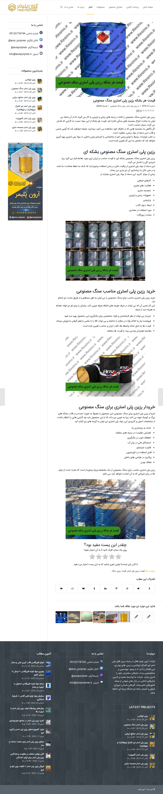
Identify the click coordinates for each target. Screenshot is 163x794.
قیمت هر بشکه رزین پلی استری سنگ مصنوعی (124, 100)
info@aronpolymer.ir (20, 54)
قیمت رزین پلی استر (136, 571)
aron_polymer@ (17, 41)
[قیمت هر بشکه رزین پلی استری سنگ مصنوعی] (105, 59)
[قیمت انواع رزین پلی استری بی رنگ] (149, 616)
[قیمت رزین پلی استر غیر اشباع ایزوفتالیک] (99, 617)
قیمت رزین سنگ (119, 571)
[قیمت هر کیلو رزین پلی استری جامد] (74, 617)
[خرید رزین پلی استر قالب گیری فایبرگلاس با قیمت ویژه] (61, 617)
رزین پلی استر (131, 106)
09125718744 (17, 34)
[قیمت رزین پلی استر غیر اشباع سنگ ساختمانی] (136, 616)
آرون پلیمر (141, 789)
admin (99, 106)
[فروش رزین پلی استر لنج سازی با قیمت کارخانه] (111, 617)
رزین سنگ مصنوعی (117, 106)
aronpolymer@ (19, 48)
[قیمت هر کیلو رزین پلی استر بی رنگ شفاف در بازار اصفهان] (86, 616)
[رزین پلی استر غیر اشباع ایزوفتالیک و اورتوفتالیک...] (160, 397)
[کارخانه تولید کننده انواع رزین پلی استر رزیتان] (124, 616)
